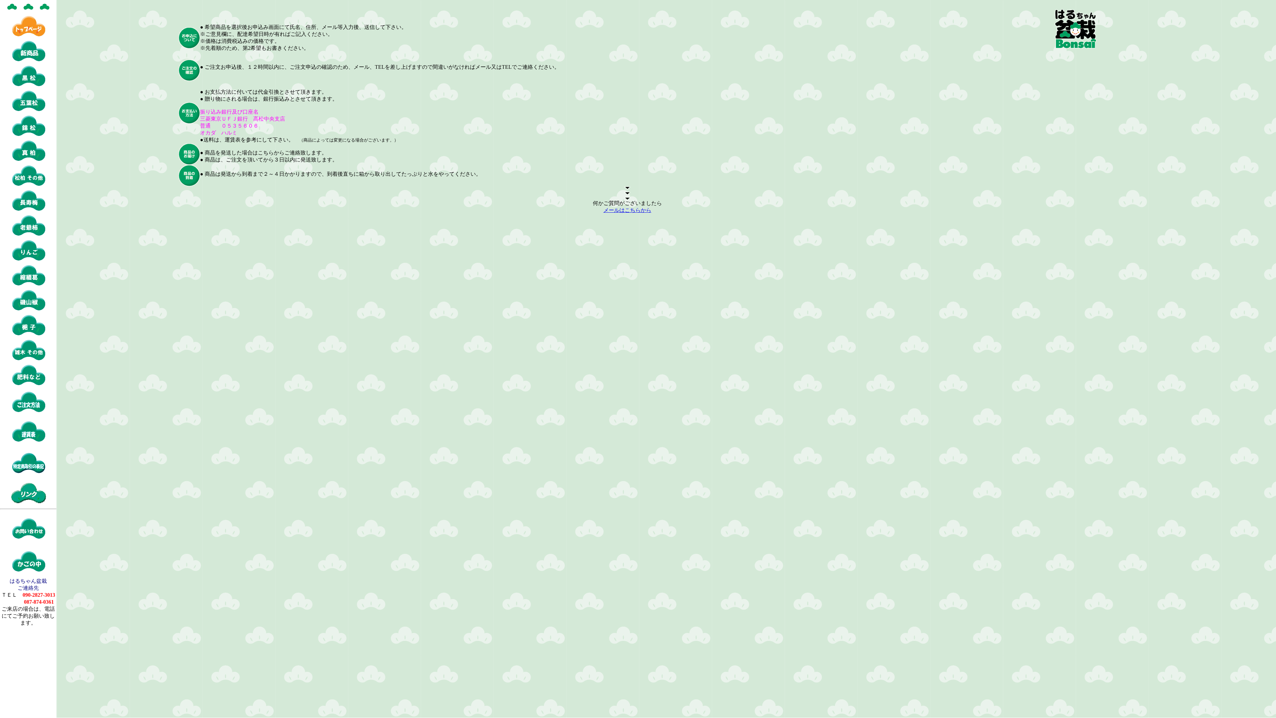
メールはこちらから (627, 210)
